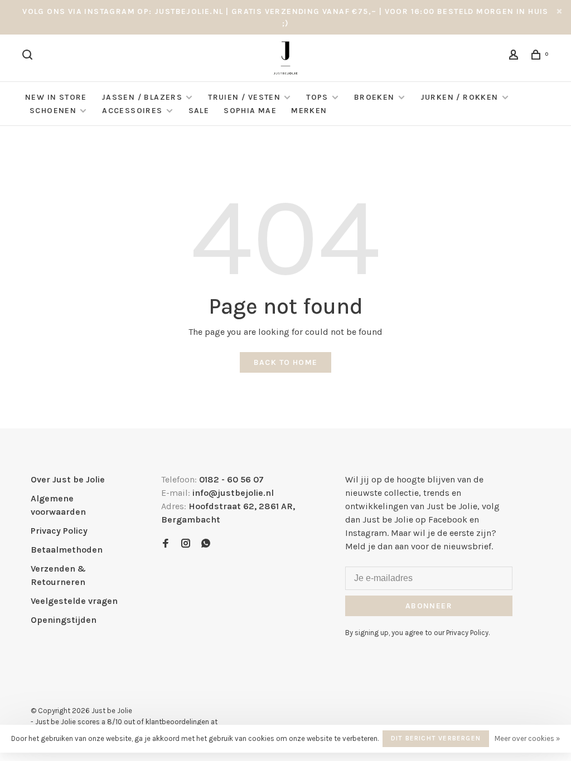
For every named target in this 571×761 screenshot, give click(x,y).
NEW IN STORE (56, 97)
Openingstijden (63, 619)
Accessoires (132, 110)
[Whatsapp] (205, 544)
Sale (199, 110)
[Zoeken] (29, 56)
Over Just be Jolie (68, 479)
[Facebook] (165, 544)
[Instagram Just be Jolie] (185, 544)
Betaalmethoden (67, 549)
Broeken (374, 97)
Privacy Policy (59, 530)
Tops (317, 97)
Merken (309, 110)
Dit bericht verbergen (436, 738)
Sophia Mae (250, 110)
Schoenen (53, 110)
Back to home (286, 362)
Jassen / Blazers (141, 97)
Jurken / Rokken (459, 97)
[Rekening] (515, 56)
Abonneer (428, 606)
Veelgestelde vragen (74, 601)
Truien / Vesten (244, 97)
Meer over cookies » (527, 738)
